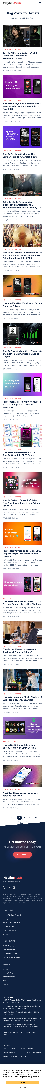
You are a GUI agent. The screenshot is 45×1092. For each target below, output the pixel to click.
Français (30, 1048)
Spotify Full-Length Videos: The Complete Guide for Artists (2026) (20, 155)
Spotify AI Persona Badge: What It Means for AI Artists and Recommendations (20, 56)
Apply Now (21, 854)
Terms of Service (9, 977)
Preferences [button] (36, 1077)
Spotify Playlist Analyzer (11, 957)
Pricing (5, 919)
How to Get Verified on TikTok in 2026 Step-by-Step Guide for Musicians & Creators (22, 554)
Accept (22, 1082)
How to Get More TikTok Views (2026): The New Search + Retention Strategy (22, 602)
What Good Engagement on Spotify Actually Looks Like (20, 794)
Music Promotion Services (11, 882)
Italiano (20, 1052)
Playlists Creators (9, 950)
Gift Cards (6, 934)
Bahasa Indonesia (9, 1052)
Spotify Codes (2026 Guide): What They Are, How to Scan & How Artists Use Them (21, 503)
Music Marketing (9, 742)
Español (22, 1048)
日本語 (28, 1052)
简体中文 (23, 1057)
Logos (5, 981)
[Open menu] (40, 3)
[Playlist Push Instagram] (3, 887)
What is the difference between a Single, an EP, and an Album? (19, 650)
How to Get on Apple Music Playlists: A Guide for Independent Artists (22, 698)
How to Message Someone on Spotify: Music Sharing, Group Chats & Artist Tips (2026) (22, 106)
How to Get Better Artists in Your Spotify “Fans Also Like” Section (19, 746)
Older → (22, 823)
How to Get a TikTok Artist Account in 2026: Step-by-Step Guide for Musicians (22, 404)
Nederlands (37, 1052)
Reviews (6, 984)
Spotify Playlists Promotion (13, 915)
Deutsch (13, 1048)
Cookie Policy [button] (30, 1074)
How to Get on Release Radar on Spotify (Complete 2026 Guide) (19, 453)
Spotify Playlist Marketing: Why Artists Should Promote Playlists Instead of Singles (22, 354)
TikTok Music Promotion (11, 923)
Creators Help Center (10, 954)
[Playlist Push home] (12, 3)
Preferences (22, 1087)
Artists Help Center (10, 930)
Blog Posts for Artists (12, 50)
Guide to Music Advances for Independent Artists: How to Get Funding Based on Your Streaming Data (22, 205)
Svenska (14, 1057)
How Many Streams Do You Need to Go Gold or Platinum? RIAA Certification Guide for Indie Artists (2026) (22, 255)
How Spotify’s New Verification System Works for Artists (20, 1034)
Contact (5, 969)
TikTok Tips (7, 598)
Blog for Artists (8, 926)
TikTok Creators (8, 946)
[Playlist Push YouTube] (8, 887)
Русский (5, 1057)
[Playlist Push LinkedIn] (13, 887)
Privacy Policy (8, 973)
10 (36, 818)
